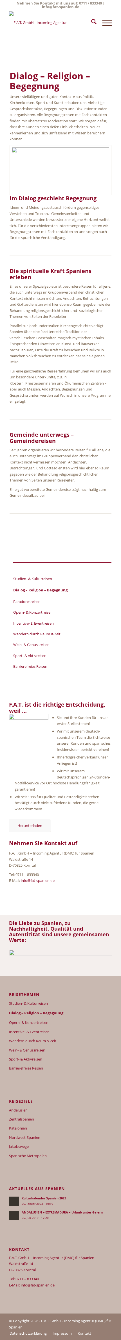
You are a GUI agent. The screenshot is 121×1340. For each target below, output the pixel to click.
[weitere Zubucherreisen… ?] (50, 22)
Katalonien (18, 1128)
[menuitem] (91, 22)
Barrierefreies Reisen (30, 666)
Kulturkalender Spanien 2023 (44, 1198)
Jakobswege (19, 1146)
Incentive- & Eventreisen (33, 623)
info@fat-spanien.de (60, 6)
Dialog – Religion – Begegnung (40, 590)
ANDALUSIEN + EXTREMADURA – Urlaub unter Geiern (62, 1212)
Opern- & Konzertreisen (33, 612)
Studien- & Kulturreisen (32, 578)
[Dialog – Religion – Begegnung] (60, 170)
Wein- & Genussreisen (31, 644)
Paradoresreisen (27, 601)
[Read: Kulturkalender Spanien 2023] (14, 1201)
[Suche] (91, 22)
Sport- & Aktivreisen (29, 655)
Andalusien (18, 1110)
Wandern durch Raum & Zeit (36, 633)
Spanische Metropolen (28, 1155)
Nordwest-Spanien (24, 1137)
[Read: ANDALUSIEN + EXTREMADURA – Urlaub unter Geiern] (14, 1215)
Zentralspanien (21, 1119)
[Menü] (104, 22)
